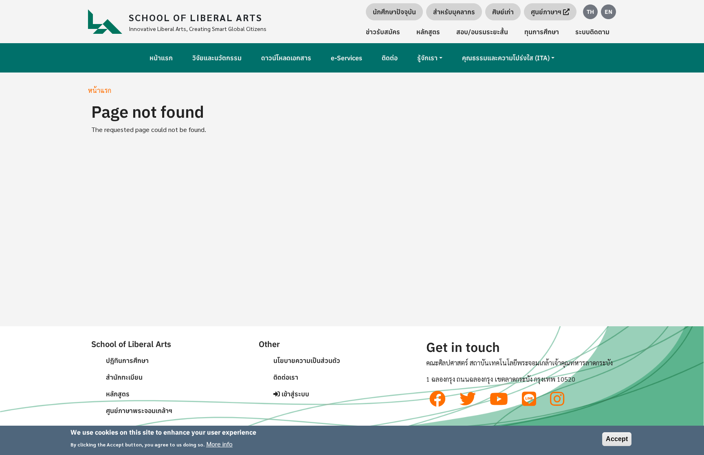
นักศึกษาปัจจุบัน (394, 12)
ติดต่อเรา (285, 377)
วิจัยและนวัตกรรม (217, 58)
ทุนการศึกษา (541, 32)
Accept (617, 438)
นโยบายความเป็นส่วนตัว (306, 360)
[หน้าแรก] (108, 21)
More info (219, 443)
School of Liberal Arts (195, 17)
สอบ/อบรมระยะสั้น (482, 32)
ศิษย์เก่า (503, 12)
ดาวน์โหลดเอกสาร (286, 58)
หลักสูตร (428, 32)
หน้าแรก (161, 58)
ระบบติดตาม (592, 32)
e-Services (346, 58)
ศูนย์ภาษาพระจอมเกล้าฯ (139, 411)
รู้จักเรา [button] (427, 58)
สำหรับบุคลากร (454, 12)
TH (590, 11)
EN (608, 11)
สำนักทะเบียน (124, 377)
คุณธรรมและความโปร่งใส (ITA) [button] (506, 58)
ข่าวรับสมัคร (383, 32)
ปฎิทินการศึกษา (127, 360)
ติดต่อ (390, 58)
